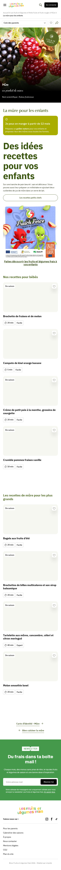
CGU (5, 849)
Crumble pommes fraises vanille (22, 460)
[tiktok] (56, 819)
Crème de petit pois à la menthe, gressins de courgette (29, 411)
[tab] (57, 23)
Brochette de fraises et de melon (22, 316)
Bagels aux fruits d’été (16, 538)
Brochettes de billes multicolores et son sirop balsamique (29, 586)
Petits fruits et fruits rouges (39, 13)
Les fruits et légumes (19, 13)
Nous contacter (10, 841)
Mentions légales (10, 845)
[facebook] (51, 819)
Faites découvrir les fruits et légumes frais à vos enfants (30, 263)
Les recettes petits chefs (30, 197)
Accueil (6, 13)
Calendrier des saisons (13, 832)
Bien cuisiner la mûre (33, 730)
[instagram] (46, 819)
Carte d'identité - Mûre (28, 723)
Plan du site (8, 854)
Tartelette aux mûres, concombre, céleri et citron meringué (28, 637)
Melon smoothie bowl (15, 685)
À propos (7, 837)
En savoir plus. (49, 792)
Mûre (53, 13)
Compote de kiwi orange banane (22, 363)
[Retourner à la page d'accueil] (16, 5)
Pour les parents (10, 828)
